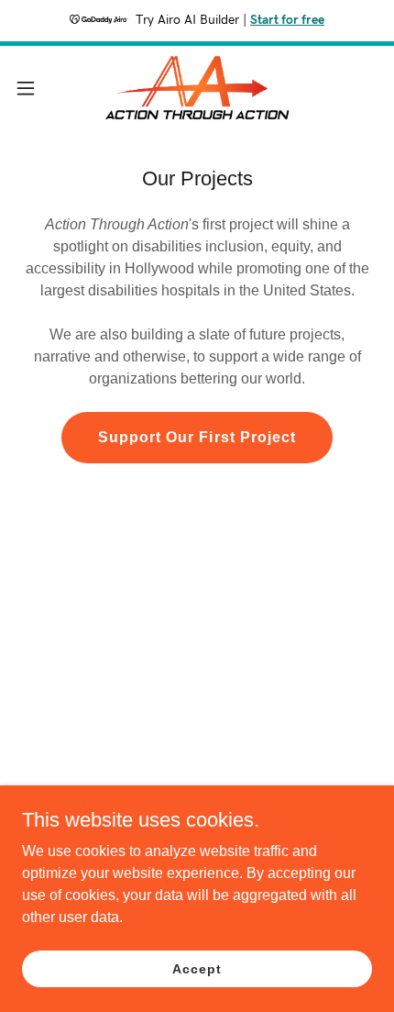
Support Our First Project (196, 437)
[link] (197, 87)
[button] (35, 88)
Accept (196, 968)
